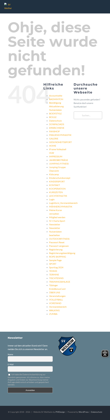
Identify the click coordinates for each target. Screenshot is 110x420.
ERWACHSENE (56, 127)
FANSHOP (54, 131)
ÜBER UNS (54, 292)
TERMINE (54, 274)
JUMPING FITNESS (59, 163)
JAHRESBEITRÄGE (58, 160)
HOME (52, 145)
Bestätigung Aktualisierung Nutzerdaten (56, 106)
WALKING (54, 310)
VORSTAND (55, 303)
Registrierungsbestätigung (62, 253)
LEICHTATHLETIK (58, 195)
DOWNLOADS (56, 124)
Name (10, 354)
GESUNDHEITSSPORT (60, 142)
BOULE (53, 117)
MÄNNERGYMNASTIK (60, 206)
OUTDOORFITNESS (59, 238)
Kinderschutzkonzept (59, 178)
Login (52, 199)
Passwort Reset (56, 242)
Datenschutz (55, 120)
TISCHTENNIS (56, 278)
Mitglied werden (57, 217)
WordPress (84, 412)
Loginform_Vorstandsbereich (63, 203)
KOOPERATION (57, 188)
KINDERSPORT (57, 181)
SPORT (52, 263)
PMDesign (60, 412)
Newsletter (54, 224)
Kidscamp (54, 174)
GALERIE (53, 138)
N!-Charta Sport (57, 220)
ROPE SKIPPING (57, 256)
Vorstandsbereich (58, 306)
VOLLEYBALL (56, 299)
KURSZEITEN (56, 192)
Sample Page (55, 260)
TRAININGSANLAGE (59, 281)
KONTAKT (54, 185)
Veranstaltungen (57, 296)
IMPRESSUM (55, 156)
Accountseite (55, 95)
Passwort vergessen (59, 245)
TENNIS (53, 271)
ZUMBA (53, 313)
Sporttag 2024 (56, 267)
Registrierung (55, 249)
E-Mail (11, 364)
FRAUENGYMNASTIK (60, 135)
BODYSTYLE (55, 113)
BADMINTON (56, 99)
